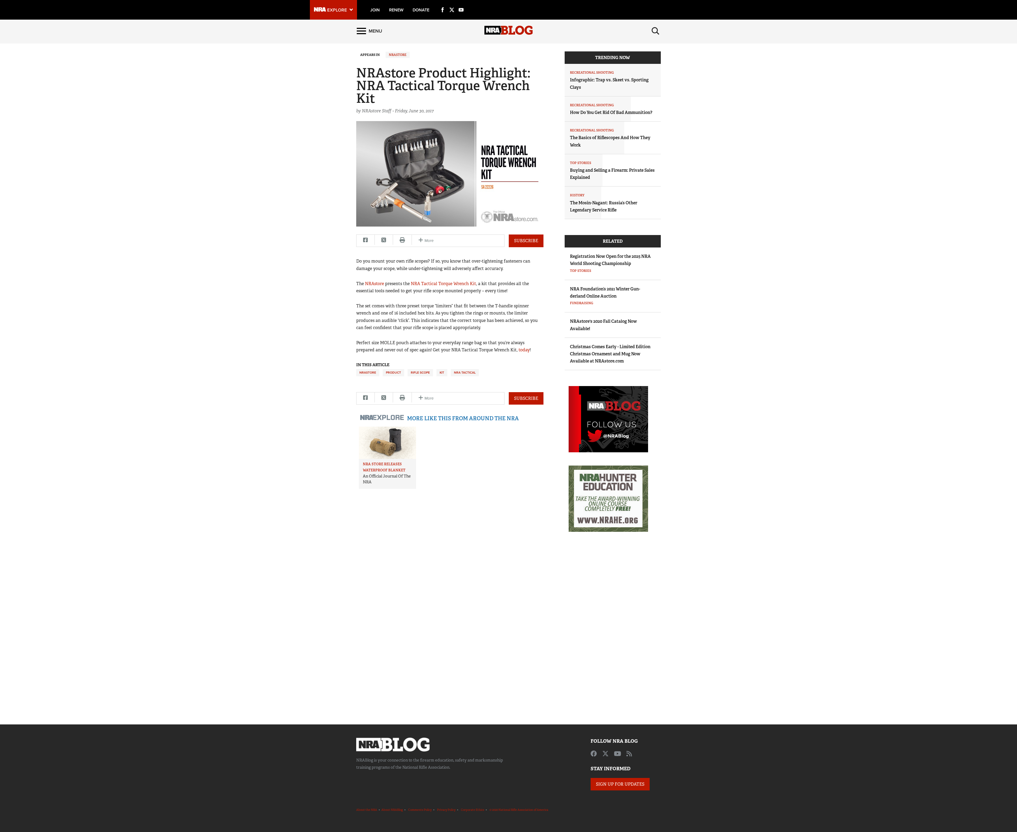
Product (393, 372)
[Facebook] (442, 3)
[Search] (655, 31)
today (524, 350)
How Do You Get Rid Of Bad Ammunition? (611, 112)
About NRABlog (392, 810)
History (577, 195)
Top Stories (580, 163)
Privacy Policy (446, 810)
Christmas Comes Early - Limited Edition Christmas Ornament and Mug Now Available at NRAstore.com (610, 354)
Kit (442, 372)
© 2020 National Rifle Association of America (518, 810)
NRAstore (398, 55)
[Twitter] (451, 3)
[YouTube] (461, 3)
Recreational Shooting (592, 72)
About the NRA (366, 810)
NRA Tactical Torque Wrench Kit (443, 283)
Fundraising (581, 303)
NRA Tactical (465, 372)
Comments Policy (420, 810)
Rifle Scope (420, 372)
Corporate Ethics (472, 810)
